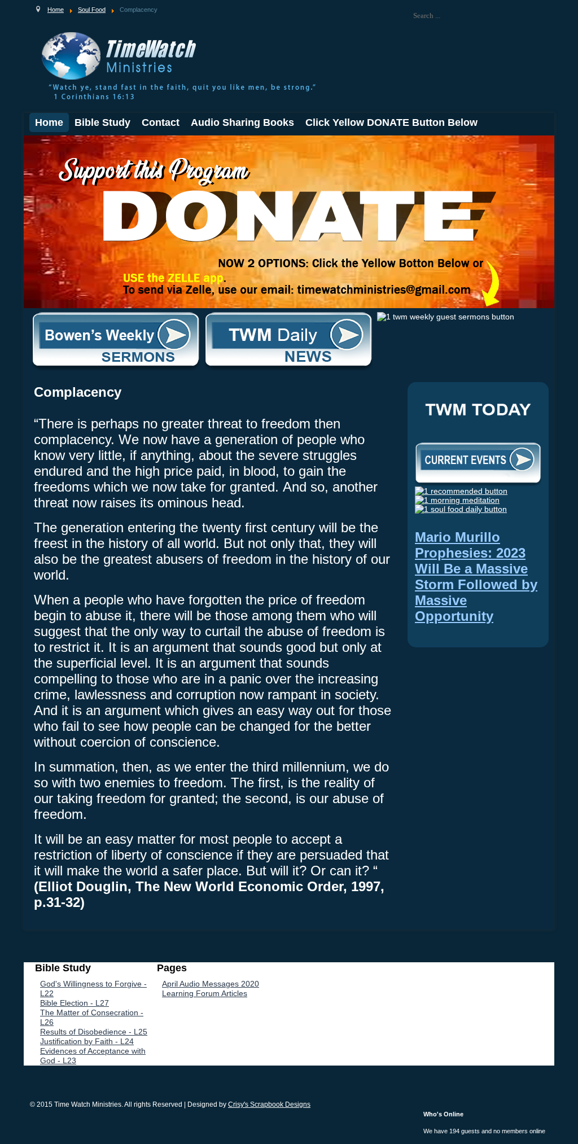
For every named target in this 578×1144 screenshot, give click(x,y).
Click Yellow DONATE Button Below (391, 122)
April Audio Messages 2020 (210, 983)
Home (49, 122)
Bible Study (102, 122)
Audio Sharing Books (242, 122)
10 (108, 145)
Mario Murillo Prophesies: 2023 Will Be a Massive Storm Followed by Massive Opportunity (476, 576)
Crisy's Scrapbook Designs (269, 1104)
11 (116, 145)
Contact (160, 122)
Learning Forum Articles (204, 993)
